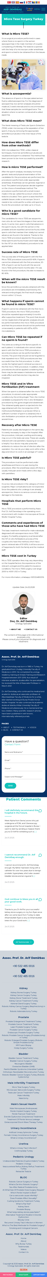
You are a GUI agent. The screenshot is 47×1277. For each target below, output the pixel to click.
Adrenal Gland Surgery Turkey (24, 1003)
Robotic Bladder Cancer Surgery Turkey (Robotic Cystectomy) (23, 1076)
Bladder (23, 1054)
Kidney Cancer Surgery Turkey (23, 995)
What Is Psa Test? (23, 1204)
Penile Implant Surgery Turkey (23, 1111)
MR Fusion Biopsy (23, 1045)
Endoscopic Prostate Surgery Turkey (23, 1032)
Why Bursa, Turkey (23, 1244)
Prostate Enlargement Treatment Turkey (23, 1021)
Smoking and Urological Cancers (23, 1228)
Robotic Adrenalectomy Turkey (23, 1011)
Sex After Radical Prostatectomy (23, 1187)
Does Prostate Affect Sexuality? (23, 1198)
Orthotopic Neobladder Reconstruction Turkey (23, 1072)
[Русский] (21, 2)
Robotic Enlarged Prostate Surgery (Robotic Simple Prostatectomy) (23, 1041)
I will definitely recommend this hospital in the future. (21, 811)
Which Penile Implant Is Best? (23, 1193)
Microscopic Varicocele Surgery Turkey (23, 1090)
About (23, 1241)
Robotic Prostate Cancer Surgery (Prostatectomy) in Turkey (23, 1036)
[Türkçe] (9, 2)
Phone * (8, 769)
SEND (10, 786)
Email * (7, 760)
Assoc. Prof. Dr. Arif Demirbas (23, 958)
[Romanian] (38, 2)
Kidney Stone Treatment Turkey (23, 998)
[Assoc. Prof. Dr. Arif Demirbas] (29, 9)
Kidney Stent (23, 1206)
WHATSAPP (23, 1275)
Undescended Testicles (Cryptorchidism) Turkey (23, 1161)
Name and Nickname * (14, 752)
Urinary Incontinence (23, 1128)
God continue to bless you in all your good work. (21, 900)
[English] (13, 2)
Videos (23, 1249)
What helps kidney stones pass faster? (23, 1212)
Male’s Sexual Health (23, 1104)
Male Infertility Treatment (23, 1083)
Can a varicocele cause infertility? (23, 1195)
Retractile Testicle (23, 1171)
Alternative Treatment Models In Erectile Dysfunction (23, 1216)
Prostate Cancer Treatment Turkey (23, 1024)
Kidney (23, 988)
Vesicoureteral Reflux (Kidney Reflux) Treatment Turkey (23, 1167)
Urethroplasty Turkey (23, 1151)
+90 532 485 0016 (23, 966)
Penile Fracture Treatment (23, 1114)
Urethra (23, 1143)
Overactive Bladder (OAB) (23, 1066)
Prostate (23, 1017)
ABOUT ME (16, 629)
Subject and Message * (14, 777)
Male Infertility (23, 1095)
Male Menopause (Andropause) (23, 1108)
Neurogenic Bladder (23, 1064)
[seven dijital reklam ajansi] (23, 1270)
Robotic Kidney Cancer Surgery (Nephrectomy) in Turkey (23, 1007)
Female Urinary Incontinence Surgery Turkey (23, 1135)
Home (23, 1238)
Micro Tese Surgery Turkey (23, 1087)
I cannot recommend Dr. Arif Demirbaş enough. (20, 856)
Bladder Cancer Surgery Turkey (23, 1061)
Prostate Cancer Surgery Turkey (23, 1030)
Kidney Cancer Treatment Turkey (23, 1001)
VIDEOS (32, 727)
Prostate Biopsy (23, 1209)
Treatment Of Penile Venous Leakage (23, 1119)
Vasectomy (23, 1098)
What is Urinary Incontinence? (23, 1138)
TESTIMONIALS (19, 727)
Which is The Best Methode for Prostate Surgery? (23, 1225)
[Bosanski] (33, 2)
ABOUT (6, 727)
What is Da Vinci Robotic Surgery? (23, 1184)
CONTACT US (31, 629)
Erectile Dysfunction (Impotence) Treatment (23, 1117)
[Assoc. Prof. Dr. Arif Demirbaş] (23, 603)
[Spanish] (17, 2)
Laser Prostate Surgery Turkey (23, 1027)
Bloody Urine (23, 1220)
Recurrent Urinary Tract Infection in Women (23, 1222)
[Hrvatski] (29, 2)
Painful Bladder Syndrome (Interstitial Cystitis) (23, 1069)
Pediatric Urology (23, 1156)
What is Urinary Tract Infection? (23, 1148)
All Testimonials (22, 942)
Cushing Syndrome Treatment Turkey (23, 1201)
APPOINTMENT (39, 1275)
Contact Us (23, 1252)
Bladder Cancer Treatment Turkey (23, 1058)
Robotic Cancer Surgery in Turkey (23, 1182)
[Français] (25, 2)
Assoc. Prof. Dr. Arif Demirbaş (23, 1234)
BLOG (5, 730)
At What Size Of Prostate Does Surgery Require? (23, 1190)
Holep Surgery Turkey (23, 1048)
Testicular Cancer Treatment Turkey (23, 1093)
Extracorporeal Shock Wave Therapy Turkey (24, 1122)
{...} (35, 832)
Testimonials (23, 1246)
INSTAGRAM (8, 1275)
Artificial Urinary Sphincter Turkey (23, 1132)
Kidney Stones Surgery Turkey (24, 992)
